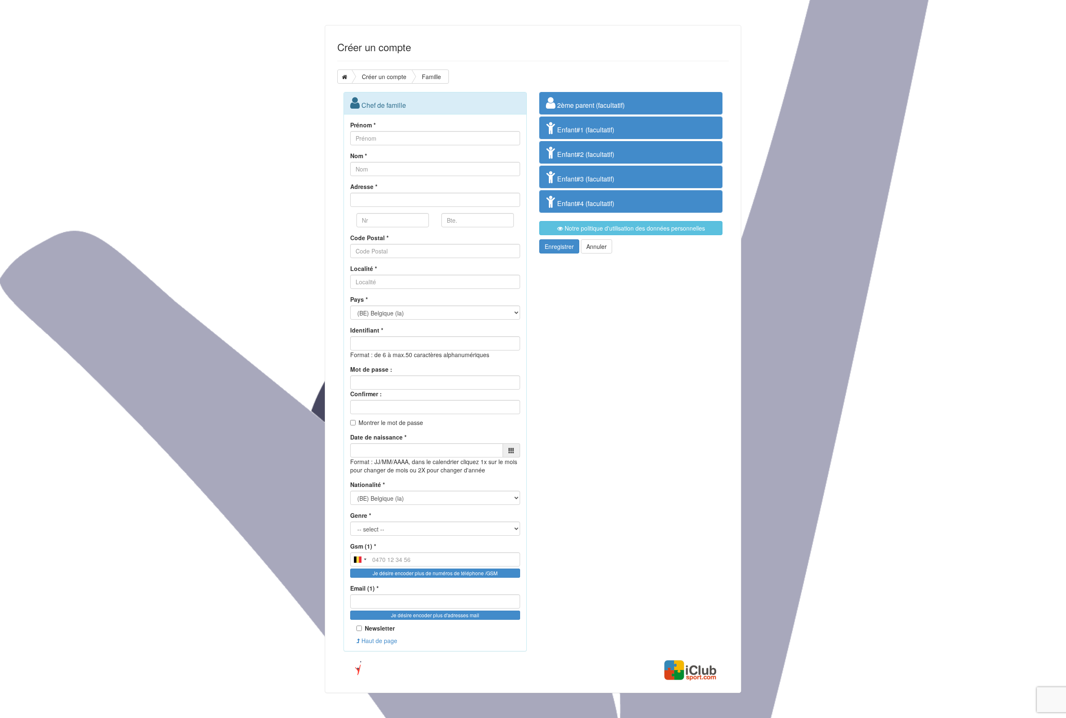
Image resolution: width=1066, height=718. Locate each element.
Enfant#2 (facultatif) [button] (584, 154)
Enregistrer (559, 246)
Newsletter (380, 628)
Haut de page (378, 640)
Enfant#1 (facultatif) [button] (584, 129)
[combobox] (360, 559)
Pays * (359, 299)
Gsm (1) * (363, 546)
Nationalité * (367, 484)
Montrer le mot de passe (391, 422)
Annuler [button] (596, 246)
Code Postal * (369, 238)
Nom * (358, 156)
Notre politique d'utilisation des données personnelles (634, 228)
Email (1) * (364, 588)
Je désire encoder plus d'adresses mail (435, 615)
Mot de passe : (371, 369)
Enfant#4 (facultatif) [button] (584, 203)
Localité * (363, 268)
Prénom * (363, 125)
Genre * (360, 515)
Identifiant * (366, 330)
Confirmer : (366, 394)
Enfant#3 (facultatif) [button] (584, 179)
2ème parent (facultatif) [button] (590, 105)
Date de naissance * (378, 437)
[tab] (631, 103)
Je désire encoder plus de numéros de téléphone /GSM (435, 572)
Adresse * (363, 186)
